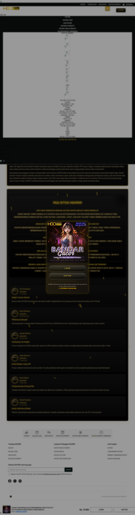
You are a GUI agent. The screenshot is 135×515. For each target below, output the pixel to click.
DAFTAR (67, 276)
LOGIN (67, 268)
